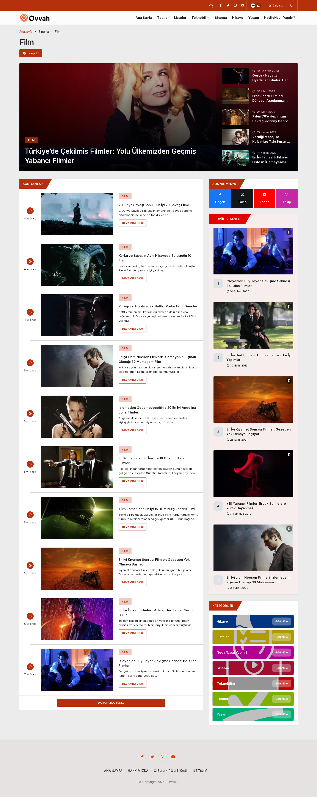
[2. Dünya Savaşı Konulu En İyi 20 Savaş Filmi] (77, 214)
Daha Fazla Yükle (111, 702)
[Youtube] (242, 5)
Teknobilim (200, 18)
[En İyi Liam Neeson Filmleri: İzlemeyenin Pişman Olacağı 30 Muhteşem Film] (77, 366)
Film (125, 196)
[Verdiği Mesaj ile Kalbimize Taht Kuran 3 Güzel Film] (235, 137)
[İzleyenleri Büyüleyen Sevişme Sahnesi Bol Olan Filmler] (77, 670)
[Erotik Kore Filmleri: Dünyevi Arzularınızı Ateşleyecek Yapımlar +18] (235, 96)
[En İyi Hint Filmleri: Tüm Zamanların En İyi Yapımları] (253, 325)
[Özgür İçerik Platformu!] (38, 17)
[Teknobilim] (253, 683)
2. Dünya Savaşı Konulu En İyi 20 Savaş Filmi (154, 205)
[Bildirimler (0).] (292, 5)
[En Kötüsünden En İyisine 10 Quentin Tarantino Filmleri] (77, 467)
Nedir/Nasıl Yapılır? (279, 18)
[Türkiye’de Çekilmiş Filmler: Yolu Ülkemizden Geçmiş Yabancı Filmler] (158, 117)
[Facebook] (220, 5)
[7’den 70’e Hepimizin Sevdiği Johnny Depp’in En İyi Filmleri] (235, 117)
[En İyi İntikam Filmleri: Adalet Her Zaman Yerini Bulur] (77, 619)
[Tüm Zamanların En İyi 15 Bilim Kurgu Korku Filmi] (77, 518)
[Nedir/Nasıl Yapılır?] (253, 652)
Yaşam (253, 18)
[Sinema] (253, 668)
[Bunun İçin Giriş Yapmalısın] (289, 232)
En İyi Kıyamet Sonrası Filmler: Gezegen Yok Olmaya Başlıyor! (258, 431)
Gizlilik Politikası (171, 770)
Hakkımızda (138, 770)
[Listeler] (253, 637)
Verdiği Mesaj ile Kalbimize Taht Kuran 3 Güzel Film (270, 141)
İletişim (200, 770)
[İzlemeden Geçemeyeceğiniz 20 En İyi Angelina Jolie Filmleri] (77, 417)
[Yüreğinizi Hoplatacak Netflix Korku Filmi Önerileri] (77, 315)
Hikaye (237, 18)
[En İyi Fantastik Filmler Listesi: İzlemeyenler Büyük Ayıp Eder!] (235, 158)
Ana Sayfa (143, 18)
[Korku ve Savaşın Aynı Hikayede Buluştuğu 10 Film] (77, 265)
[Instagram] (235, 5)
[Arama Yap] (211, 6)
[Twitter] (228, 5)
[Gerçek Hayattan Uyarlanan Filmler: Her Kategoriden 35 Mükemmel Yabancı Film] (235, 76)
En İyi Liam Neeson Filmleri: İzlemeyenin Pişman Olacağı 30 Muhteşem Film (157, 359)
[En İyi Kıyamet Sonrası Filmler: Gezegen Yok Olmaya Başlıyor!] (77, 569)
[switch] (256, 6)
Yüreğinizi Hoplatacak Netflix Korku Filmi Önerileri (158, 306)
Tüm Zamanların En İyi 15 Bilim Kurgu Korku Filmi (157, 509)
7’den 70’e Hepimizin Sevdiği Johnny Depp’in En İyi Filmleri (271, 121)
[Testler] (253, 699)
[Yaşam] (253, 714)
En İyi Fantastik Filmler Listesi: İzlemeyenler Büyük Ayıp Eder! (270, 162)
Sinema (221, 18)
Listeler (180, 18)
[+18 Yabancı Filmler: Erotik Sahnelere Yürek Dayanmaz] (253, 473)
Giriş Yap (277, 5)
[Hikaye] (253, 621)
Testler (163, 18)
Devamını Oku (132, 223)
